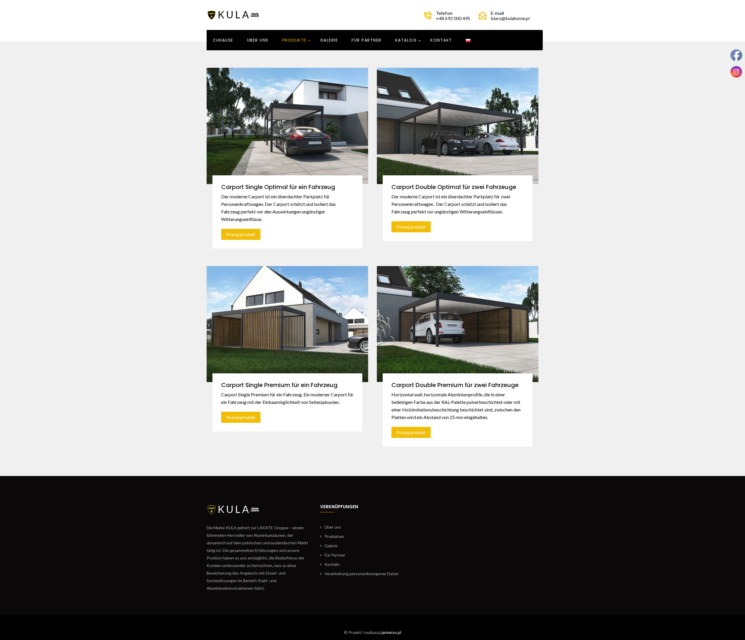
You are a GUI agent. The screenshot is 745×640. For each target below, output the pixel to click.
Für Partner (334, 554)
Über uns (332, 527)
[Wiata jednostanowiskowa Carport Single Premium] (287, 323)
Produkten (334, 536)
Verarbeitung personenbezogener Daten (361, 573)
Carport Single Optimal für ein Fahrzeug (278, 187)
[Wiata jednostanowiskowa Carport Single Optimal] (287, 125)
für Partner (367, 40)
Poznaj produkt (241, 234)
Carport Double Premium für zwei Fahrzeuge (455, 385)
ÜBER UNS (258, 40)
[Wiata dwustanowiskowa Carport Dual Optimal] (457, 125)
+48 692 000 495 (453, 18)
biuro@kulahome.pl (510, 18)
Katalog (406, 40)
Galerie (329, 40)
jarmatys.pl (391, 632)
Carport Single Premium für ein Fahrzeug (279, 385)
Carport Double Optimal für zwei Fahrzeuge (453, 187)
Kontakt (441, 40)
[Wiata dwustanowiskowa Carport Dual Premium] (457, 323)
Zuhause (223, 40)
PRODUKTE (294, 40)
